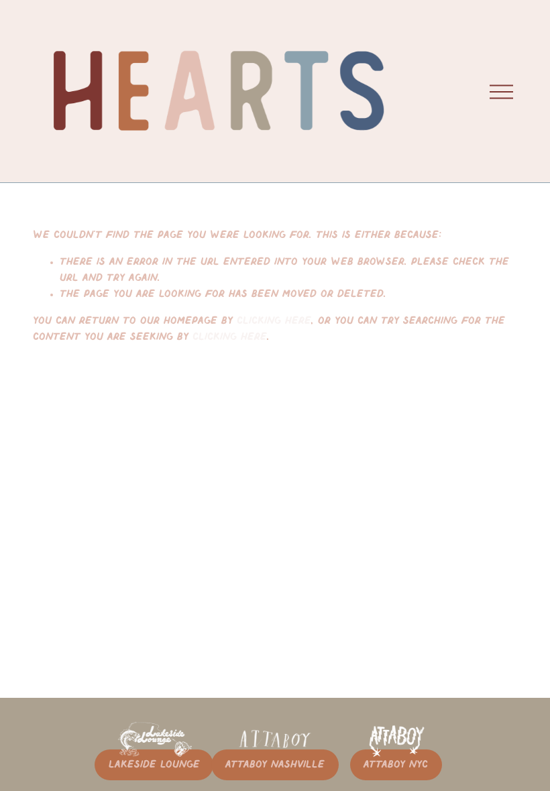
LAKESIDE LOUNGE (154, 765)
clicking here (274, 321)
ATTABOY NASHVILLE (275, 765)
